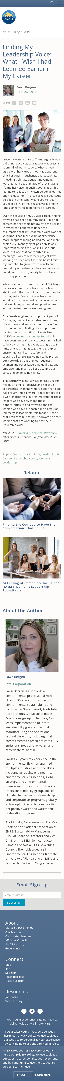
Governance (13, 948)
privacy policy (26, 1035)
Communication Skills (26, 454)
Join (7, 968)
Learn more (43, 1075)
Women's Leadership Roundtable (34, 336)
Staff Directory (14, 944)
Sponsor (10, 972)
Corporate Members (18, 936)
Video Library (13, 1001)
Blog (17, 32)
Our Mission (13, 932)
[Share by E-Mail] (34, 103)
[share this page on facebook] (14, 103)
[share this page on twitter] (21, 103)
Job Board (11, 997)
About (11, 923)
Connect (14, 959)
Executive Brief (14, 981)
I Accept (23, 1075)
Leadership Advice (25, 458)
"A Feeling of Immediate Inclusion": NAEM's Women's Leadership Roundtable (31, 586)
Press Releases (14, 977)
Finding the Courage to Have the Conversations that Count (29, 526)
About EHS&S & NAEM (19, 928)
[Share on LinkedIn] (27, 103)
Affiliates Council (16, 940)
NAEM (7, 32)
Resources (16, 991)
